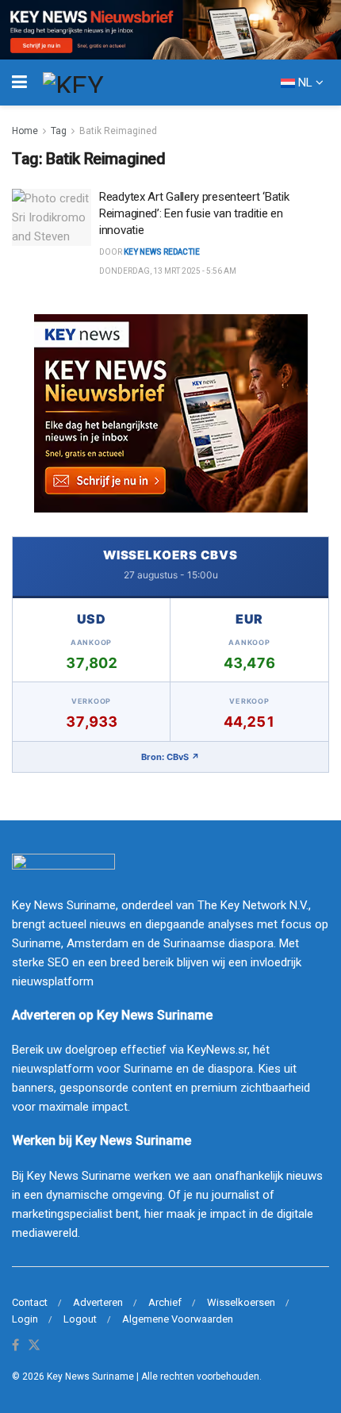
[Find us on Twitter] (34, 1346)
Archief (165, 1302)
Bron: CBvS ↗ (170, 756)
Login (25, 1319)
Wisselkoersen (241, 1302)
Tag (59, 130)
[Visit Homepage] (102, 82)
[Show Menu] (19, 83)
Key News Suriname (90, 1376)
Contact (30, 1302)
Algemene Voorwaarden (177, 1319)
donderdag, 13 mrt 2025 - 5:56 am (167, 271)
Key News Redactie (162, 252)
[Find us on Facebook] (15, 1346)
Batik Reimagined (118, 130)
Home (25, 130)
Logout (80, 1319)
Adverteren (98, 1302)
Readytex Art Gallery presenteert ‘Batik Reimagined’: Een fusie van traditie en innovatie (194, 213)
